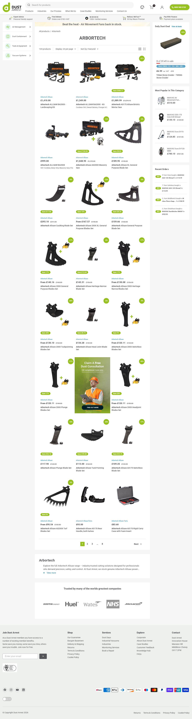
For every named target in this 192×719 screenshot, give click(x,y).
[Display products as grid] (140, 49)
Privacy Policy (73, 654)
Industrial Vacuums (110, 641)
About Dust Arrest (144, 641)
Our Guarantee (73, 637)
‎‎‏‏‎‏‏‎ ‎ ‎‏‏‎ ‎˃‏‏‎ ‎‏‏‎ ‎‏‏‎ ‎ (43, 656)
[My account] (162, 7)
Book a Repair (108, 651)
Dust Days (106, 637)
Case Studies (85, 11)
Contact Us (122, 11)
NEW (158, 176)
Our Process (55, 11)
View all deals (177, 26)
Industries (42, 11)
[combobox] (79, 5)
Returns (70, 647)
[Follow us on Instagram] (11, 690)
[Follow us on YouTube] (17, 690)
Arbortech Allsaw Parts (84, 521)
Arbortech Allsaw (46, 97)
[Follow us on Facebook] (5, 690)
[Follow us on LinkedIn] (23, 690)
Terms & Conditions (75, 651)
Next (136, 544)
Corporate (141, 637)
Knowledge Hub (144, 651)
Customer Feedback (145, 647)
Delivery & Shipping (75, 644)
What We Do (70, 11)
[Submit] (28, 5)
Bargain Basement (75, 641)
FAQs (139, 654)
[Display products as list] (144, 49)
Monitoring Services (104, 11)
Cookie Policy (73, 657)
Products (29, 11)
